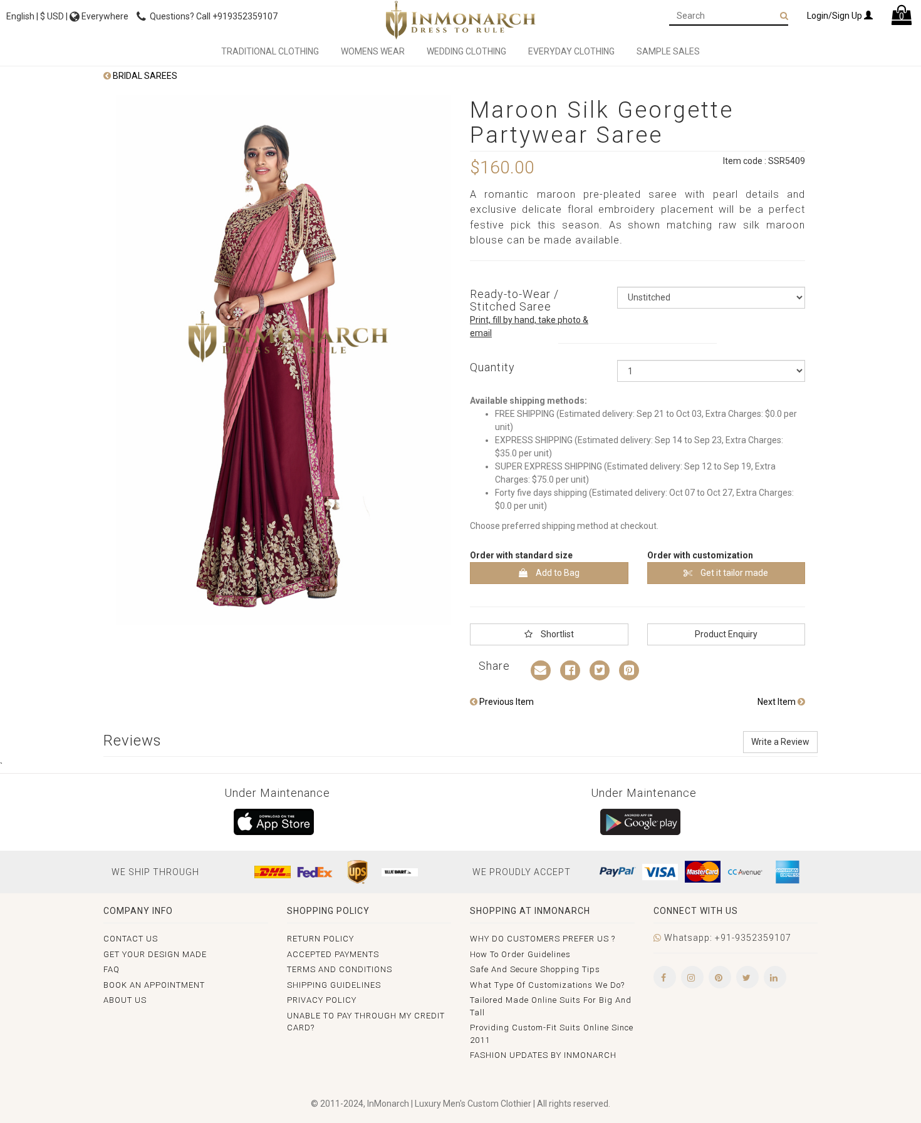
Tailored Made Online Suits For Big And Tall (551, 1006)
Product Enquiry (726, 634)
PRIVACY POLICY (321, 1000)
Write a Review (780, 742)
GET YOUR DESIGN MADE (155, 954)
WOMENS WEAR (373, 51)
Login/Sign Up (835, 16)
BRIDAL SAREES (144, 76)
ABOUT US (125, 1000)
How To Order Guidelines (520, 954)
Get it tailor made (733, 573)
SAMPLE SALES (668, 51)
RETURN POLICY (320, 938)
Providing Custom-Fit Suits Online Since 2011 (551, 1034)
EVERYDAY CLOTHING (571, 51)
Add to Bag (557, 573)
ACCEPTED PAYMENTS (333, 954)
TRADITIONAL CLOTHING (270, 51)
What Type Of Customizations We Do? (547, 985)
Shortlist (556, 634)
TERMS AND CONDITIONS (339, 969)
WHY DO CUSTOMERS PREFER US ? (542, 938)
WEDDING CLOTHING (466, 51)
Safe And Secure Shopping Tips (535, 969)
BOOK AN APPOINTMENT (154, 985)
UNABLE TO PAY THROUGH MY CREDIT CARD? (366, 1022)
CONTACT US (130, 938)
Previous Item (505, 702)
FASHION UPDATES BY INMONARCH (543, 1055)
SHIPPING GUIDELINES (334, 985)
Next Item (777, 702)
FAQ (111, 969)
